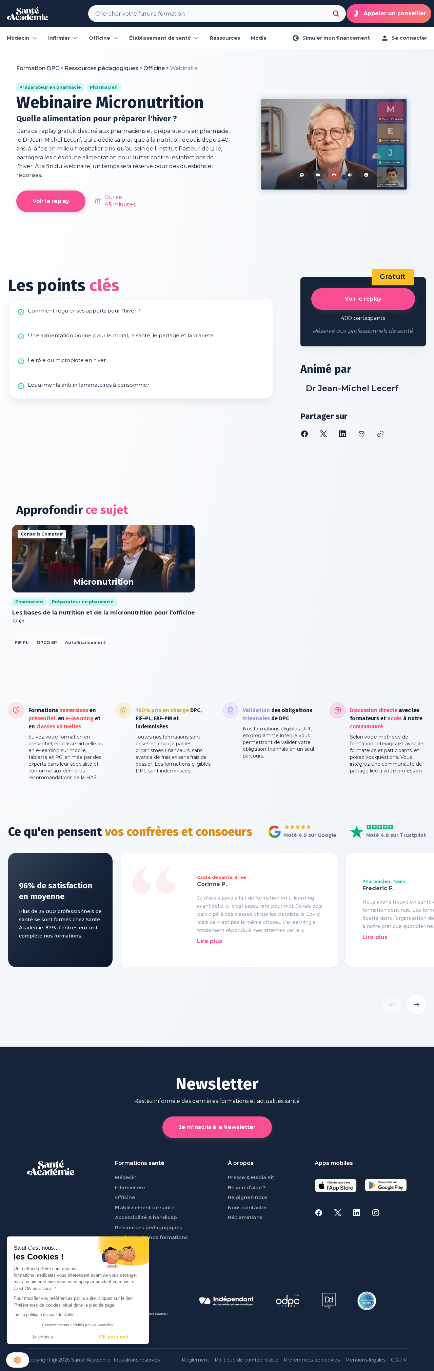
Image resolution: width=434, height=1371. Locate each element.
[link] (184, 68)
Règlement (195, 1360)
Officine (125, 1198)
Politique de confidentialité (246, 1360)
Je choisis (42, 1336)
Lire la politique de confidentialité (44, 1314)
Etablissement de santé (144, 1208)
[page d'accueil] (27, 13)
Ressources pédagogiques (148, 1228)
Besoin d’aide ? (247, 1188)
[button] (17, 1360)
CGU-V (399, 1360)
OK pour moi (113, 1336)
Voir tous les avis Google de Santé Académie (300, 832)
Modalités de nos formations (151, 1238)
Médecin (126, 1178)
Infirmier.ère (130, 1188)
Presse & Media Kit (251, 1178)
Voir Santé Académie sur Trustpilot (383, 832)
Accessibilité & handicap (146, 1218)
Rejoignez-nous (248, 1198)
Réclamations (245, 1218)
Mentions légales (365, 1360)
